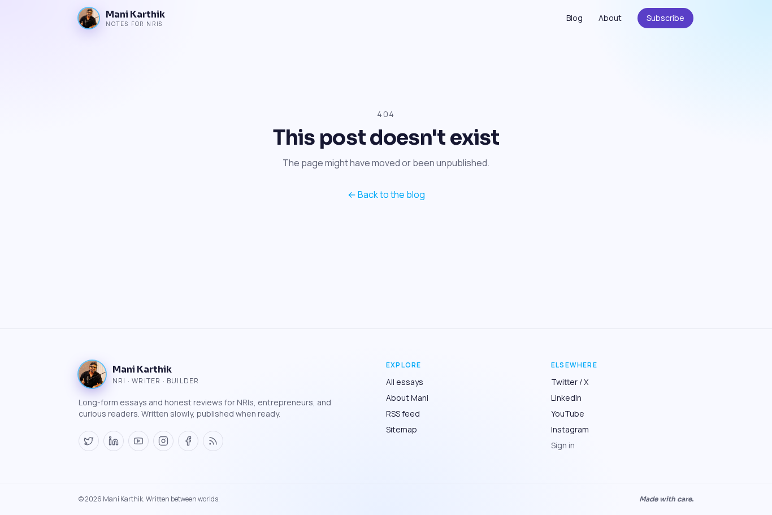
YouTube (567, 413)
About (610, 17)
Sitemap (401, 429)
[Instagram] (163, 441)
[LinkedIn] (113, 441)
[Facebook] (188, 441)
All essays (404, 381)
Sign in (563, 445)
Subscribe (665, 17)
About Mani (407, 397)
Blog (574, 17)
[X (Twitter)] (89, 441)
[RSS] (213, 441)
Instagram (570, 429)
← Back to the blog (386, 194)
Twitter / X (569, 381)
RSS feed (403, 413)
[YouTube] (138, 441)
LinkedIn (566, 397)
